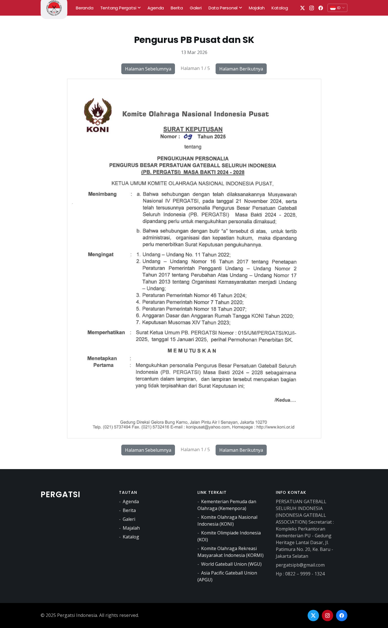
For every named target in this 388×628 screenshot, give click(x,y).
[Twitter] (313, 615)
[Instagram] (327, 615)
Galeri (129, 519)
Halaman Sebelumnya (148, 69)
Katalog (131, 537)
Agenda (131, 501)
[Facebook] (341, 615)
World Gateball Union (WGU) (231, 564)
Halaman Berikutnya (241, 69)
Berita (129, 510)
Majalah (131, 528)
